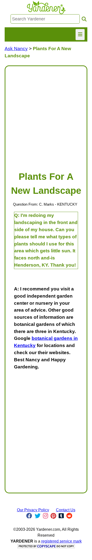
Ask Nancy (16, 48)
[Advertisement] (46, 116)
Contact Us (65, 510)
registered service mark (61, 541)
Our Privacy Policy (33, 510)
